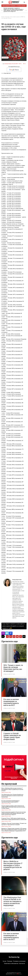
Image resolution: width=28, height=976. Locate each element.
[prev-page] (2, 10)
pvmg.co (20, 974)
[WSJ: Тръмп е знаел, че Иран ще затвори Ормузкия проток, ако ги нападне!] (14, 653)
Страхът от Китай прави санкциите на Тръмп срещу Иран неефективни (12, 736)
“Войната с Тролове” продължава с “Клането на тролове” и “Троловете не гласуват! (13, 824)
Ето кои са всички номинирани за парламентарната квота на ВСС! (11, 702)
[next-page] (26, 10)
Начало (3, 16)
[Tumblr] (20, 636)
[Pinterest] (10, 636)
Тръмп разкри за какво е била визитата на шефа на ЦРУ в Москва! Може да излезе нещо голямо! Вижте (13, 807)
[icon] (3, 633)
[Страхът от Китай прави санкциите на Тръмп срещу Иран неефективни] (14, 721)
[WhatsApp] (14, 636)
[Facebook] (7, 636)
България (8, 16)
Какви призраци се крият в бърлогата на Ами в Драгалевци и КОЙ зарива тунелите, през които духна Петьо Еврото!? (13, 9)
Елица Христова (7, 73)
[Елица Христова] (7, 598)
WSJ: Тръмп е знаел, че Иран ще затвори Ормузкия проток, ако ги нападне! (13, 668)
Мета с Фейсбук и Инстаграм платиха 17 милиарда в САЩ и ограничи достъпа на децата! (12, 789)
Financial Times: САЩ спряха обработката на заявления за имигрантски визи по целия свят (13, 819)
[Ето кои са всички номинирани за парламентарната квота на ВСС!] (14, 687)
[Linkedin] (17, 636)
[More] (23, 636)
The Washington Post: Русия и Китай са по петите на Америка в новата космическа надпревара (12, 796)
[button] (25, 2)
